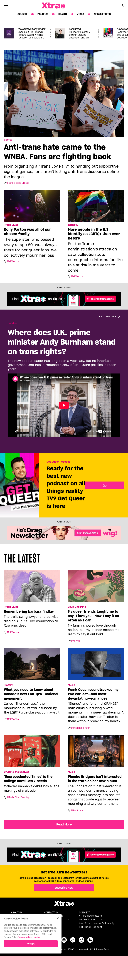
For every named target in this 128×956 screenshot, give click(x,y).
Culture (22, 14)
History (8, 685)
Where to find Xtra (90, 919)
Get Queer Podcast (58, 461)
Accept (30, 943)
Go (105, 485)
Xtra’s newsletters (90, 915)
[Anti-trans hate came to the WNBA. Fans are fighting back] (64, 92)
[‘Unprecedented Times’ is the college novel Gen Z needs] (32, 752)
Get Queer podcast (90, 927)
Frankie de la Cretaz (18, 183)
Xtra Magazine (53, 5)
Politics (42, 14)
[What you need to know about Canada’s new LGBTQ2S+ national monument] (32, 665)
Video (80, 14)
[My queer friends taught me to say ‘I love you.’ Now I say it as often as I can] (96, 587)
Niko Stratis (77, 810)
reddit (81, 940)
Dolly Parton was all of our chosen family (27, 231)
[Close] (57, 918)
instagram (64, 940)
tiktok (73, 940)
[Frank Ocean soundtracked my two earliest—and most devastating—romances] (96, 665)
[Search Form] (122, 5)
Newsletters (102, 14)
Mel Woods (13, 261)
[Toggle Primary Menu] (6, 6)
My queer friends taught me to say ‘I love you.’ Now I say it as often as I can (93, 615)
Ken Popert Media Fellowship (97, 923)
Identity (73, 225)
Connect (84, 912)
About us (16, 912)
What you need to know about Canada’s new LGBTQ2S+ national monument (31, 694)
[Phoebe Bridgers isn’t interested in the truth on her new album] (96, 752)
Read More (64, 824)
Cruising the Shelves (16, 772)
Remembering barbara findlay (29, 611)
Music (71, 685)
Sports (8, 139)
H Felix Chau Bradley (18, 797)
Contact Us (51, 912)
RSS (90, 940)
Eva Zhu (75, 641)
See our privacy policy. (29, 937)
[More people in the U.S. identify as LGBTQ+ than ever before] (96, 205)
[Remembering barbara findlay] (32, 587)
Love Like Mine (77, 606)
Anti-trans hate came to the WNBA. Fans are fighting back (57, 151)
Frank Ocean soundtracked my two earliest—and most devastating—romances (93, 694)
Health (62, 14)
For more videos (107, 316)
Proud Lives (11, 225)
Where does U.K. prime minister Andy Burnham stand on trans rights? (62, 342)
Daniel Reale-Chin (80, 727)
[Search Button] (122, 5)
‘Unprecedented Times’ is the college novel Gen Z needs (28, 778)
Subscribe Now (64, 887)
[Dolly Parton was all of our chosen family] (32, 205)
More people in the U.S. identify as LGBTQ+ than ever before (94, 234)
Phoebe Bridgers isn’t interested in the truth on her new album (95, 778)
